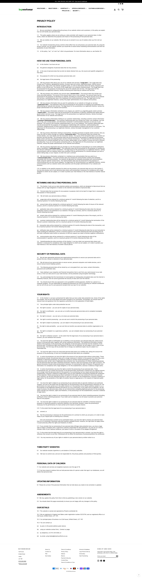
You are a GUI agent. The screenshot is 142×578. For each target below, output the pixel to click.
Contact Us (48, 551)
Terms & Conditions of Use (68, 562)
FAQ (46, 553)
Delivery (63, 553)
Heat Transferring (83, 555)
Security (76, 10)
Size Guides (48, 555)
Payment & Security (66, 558)
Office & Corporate (78, 8)
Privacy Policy (64, 551)
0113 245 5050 (22, 561)
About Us (47, 549)
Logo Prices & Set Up (84, 551)
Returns (63, 555)
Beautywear (53, 8)
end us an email (23, 563)
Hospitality (65, 8)
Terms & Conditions (66, 549)
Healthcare (41, 8)
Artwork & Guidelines (84, 549)
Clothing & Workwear (96, 8)
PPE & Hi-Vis (65, 10)
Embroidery (82, 553)
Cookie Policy (64, 560)
